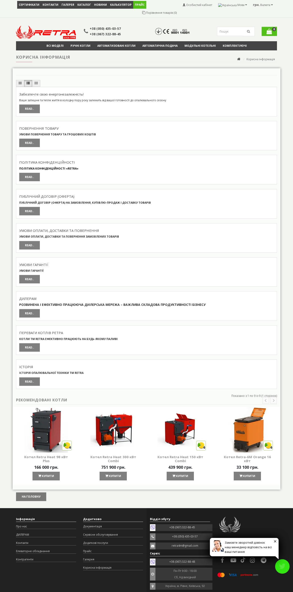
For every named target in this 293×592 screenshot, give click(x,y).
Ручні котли (80, 46)
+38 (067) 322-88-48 (182, 562)
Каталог (84, 5)
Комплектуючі (235, 46)
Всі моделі (55, 46)
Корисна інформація (97, 568)
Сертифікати (29, 5)
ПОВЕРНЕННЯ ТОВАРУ (39, 128)
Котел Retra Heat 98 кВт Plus (46, 459)
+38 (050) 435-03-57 (105, 28)
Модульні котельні (200, 46)
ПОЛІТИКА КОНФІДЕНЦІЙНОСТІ (47, 162)
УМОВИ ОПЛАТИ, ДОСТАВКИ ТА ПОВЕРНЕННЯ (59, 230)
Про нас (21, 526)
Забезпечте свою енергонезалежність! (51, 94)
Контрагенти (24, 559)
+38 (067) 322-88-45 (105, 34)
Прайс (87, 551)
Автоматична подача (160, 46)
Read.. (29, 109)
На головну (31, 497)
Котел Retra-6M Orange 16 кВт (247, 459)
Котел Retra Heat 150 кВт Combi (180, 459)
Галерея (68, 5)
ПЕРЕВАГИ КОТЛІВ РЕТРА (41, 332)
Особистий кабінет (198, 5)
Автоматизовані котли (116, 46)
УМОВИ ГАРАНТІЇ (33, 264)
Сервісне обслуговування (100, 535)
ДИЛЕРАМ (27, 298)
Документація (92, 526)
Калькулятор (121, 5)
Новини (100, 5)
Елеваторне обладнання (33, 551)
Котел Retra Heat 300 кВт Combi (113, 459)
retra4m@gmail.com (185, 546)
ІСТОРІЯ (26, 367)
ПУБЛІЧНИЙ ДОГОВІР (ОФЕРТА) (46, 196)
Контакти (50, 5)
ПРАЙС (140, 5)
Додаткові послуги (95, 543)
